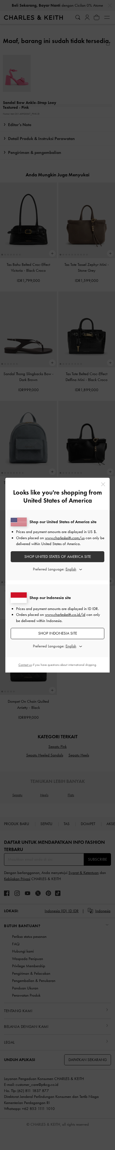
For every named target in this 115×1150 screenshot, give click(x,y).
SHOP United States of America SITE (57, 556)
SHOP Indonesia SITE (57, 633)
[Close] (103, 484)
